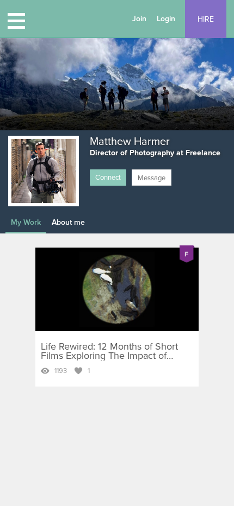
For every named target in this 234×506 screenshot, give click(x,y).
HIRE (206, 19)
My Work (26, 222)
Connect (108, 177)
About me (68, 222)
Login (166, 18)
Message (151, 178)
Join (139, 18)
